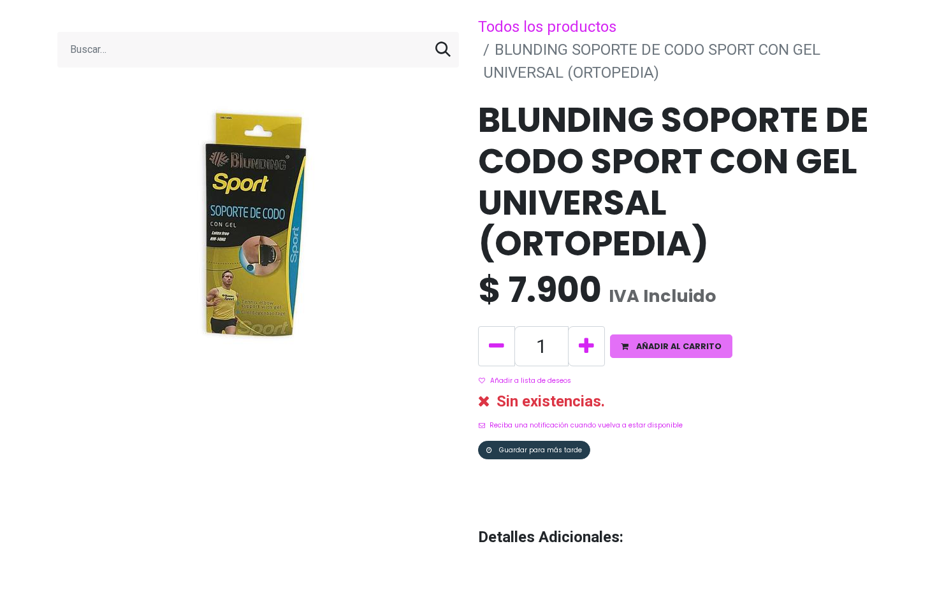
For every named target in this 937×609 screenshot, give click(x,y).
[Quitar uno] (496, 346)
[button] (671, 346)
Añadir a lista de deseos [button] (530, 380)
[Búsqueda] (443, 50)
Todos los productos (547, 27)
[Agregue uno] (586, 346)
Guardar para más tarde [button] (539, 450)
